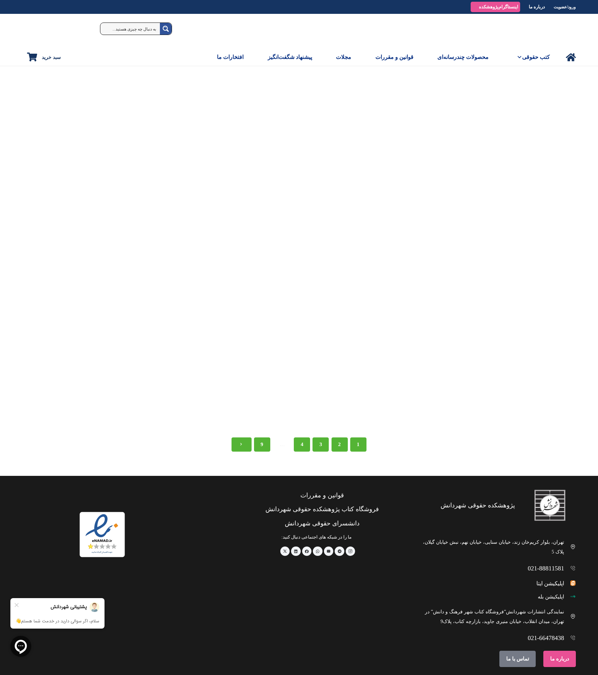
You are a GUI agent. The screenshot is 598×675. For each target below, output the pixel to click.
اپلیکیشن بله (551, 596)
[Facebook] (307, 551)
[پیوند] (571, 57)
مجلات (343, 57)
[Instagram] (350, 551)
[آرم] (560, 31)
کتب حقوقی (536, 57)
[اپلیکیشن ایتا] (570, 583)
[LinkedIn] (296, 551)
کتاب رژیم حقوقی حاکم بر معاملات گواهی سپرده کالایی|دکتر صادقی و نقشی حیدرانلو (81, 248)
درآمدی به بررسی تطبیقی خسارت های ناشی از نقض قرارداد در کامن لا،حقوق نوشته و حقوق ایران (80, 412)
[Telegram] (339, 551)
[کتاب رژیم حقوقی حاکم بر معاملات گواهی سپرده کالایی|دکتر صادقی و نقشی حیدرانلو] (80, 175)
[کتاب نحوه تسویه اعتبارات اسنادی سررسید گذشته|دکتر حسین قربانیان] (299, 175)
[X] (285, 551)
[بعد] (242, 444)
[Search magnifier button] (166, 29)
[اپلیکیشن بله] (570, 596)
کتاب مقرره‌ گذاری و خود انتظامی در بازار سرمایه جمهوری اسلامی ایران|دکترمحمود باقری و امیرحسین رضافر (519, 415)
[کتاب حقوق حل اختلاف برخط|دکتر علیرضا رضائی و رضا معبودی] (299, 338)
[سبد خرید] (32, 57)
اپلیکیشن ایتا (550, 583)
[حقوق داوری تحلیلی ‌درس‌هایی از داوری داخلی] (189, 338)
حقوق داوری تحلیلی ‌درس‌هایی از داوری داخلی (194, 409)
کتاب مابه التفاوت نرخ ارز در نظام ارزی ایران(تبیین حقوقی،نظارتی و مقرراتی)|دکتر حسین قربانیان (409, 248)
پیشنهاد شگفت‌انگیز (290, 57)
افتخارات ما (230, 57)
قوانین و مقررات (394, 57)
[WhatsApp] (318, 551)
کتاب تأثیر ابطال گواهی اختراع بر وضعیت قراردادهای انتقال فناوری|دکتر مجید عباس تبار (413, 412)
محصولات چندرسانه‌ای (463, 57)
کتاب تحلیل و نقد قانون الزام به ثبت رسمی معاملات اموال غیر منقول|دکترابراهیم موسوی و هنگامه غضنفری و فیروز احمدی (521, 251)
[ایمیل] (329, 551)
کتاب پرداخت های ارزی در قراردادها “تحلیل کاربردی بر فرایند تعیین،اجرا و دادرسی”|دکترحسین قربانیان (190, 251)
